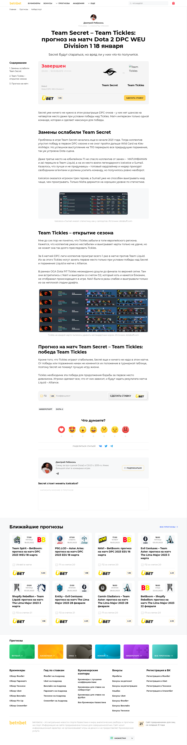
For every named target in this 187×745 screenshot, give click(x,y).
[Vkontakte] (100, 446)
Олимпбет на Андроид (55, 701)
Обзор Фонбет (16, 676)
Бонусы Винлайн (121, 705)
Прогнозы (64, 3)
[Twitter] (106, 446)
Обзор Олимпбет (18, 705)
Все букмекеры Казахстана (92, 702)
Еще (93, 3)
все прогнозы (167, 527)
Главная (12, 9)
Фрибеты (117, 676)
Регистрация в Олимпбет (159, 691)
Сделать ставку (134, 98)
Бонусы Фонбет (120, 701)
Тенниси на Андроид (55, 696)
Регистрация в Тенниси (158, 686)
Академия (78, 3)
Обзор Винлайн (17, 696)
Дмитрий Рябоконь (93, 23)
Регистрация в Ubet (156, 681)
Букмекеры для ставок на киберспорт (91, 688)
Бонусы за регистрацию (124, 686)
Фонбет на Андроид (54, 676)
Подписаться (134, 468)
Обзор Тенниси (17, 686)
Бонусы (48, 3)
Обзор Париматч (18, 681)
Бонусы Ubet (119, 696)
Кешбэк (116, 691)
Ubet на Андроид (53, 681)
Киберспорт (36, 9)
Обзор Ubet (15, 691)
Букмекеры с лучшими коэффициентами (90, 680)
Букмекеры (34, 3)
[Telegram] (111, 446)
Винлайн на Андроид (55, 686)
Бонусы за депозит (122, 681)
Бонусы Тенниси (121, 710)
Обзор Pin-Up (16, 701)
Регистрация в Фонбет (158, 676)
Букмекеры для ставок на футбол (91, 696)
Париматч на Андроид (55, 691)
